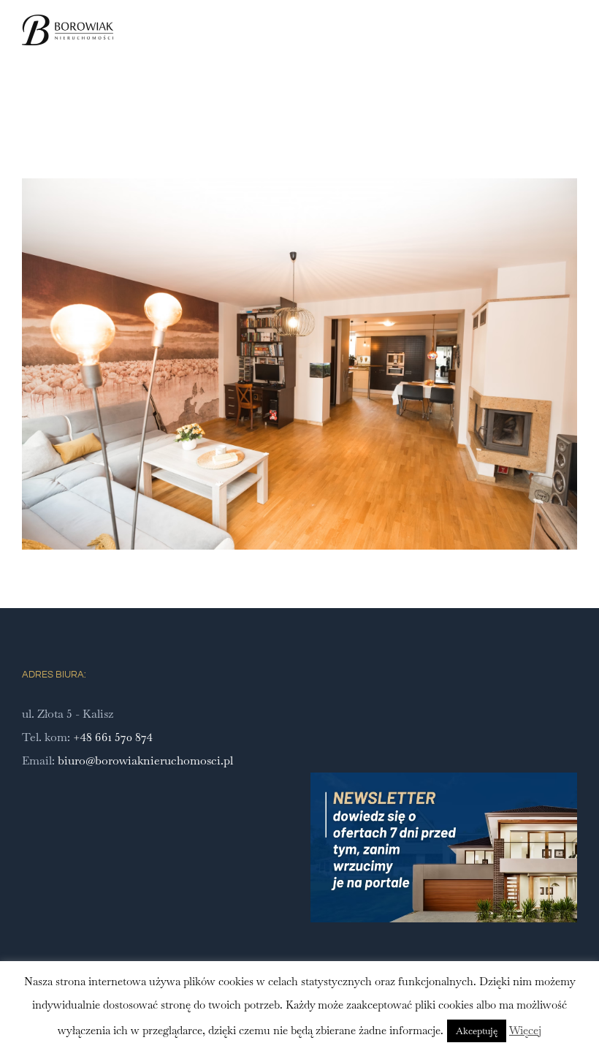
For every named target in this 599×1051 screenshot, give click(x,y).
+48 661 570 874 (113, 737)
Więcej (525, 1030)
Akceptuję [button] (476, 1031)
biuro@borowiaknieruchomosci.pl (145, 760)
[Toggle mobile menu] (571, 46)
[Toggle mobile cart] (545, 46)
